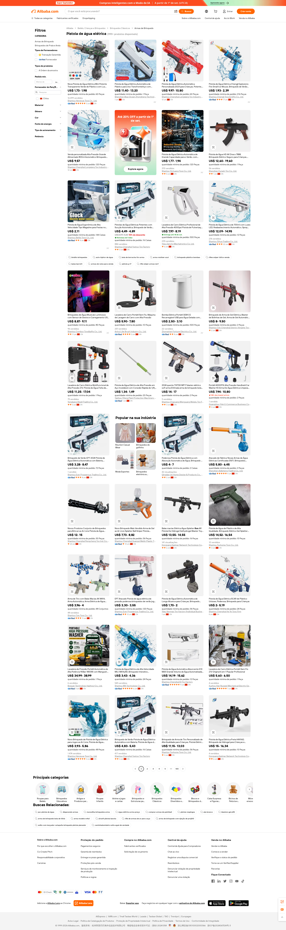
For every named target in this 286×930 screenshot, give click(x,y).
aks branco (208, 812)
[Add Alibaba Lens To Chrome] (83, 903)
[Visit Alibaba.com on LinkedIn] (219, 881)
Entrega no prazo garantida (93, 857)
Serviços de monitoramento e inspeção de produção (99, 870)
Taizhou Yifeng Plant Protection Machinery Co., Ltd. (135, 398)
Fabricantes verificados (135, 846)
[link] (282, 902)
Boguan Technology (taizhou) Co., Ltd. (85, 686)
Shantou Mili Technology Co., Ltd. (130, 686)
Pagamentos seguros (90, 846)
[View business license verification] (169, 925)
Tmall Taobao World (128, 916)
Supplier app (132, 903)
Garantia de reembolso (91, 852)
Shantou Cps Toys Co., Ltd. (80, 615)
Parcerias (215, 869)
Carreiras (41, 863)
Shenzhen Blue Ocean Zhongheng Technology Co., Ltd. (135, 97)
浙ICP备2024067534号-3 (219, 925)
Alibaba (69, 28)
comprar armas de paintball (160, 812)
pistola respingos (188, 812)
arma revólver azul (161, 257)
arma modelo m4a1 (82, 819)
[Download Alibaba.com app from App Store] (217, 903)
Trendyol (175, 916)
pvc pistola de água (46, 812)
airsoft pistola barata (107, 819)
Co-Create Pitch (44, 852)
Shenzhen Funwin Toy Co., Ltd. (223, 171)
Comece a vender (219, 852)
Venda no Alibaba (219, 846)
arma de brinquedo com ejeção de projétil (176, 819)
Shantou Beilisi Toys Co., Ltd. (81, 237)
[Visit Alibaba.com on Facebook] (213, 881)
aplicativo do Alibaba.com (192, 903)
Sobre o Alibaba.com (47, 840)
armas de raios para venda (102, 264)
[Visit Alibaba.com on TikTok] (243, 881)
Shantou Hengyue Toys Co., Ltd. (82, 100)
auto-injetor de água (104, 257)
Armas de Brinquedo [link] (144, 28)
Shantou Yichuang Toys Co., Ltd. (176, 171)
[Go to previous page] (135, 768)
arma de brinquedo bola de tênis (51, 819)
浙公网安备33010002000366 (192, 925)
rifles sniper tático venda (219, 257)
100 (177, 769)
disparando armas (70, 812)
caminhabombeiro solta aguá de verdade (112, 825)
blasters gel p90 (228, 812)
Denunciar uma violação (179, 877)
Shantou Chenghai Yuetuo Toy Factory (132, 247)
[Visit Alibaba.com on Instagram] (231, 881)
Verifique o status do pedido (224, 857)
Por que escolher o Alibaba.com (51, 846)
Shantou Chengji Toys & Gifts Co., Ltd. (226, 97)
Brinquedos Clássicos (120, 28)
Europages (186, 916)
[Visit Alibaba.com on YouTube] (237, 881)
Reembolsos (173, 863)
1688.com (112, 916)
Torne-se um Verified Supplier (225, 863)
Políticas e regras (89, 877)
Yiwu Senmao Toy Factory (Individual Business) (182, 611)
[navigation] (48, 399)
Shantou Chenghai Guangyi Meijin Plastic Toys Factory (135, 541)
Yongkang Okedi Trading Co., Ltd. (83, 402)
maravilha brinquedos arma (98, 812)
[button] (176, 11)
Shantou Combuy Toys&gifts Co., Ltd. (85, 331)
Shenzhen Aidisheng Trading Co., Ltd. (226, 471)
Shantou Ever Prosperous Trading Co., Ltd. (87, 474)
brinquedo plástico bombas (188, 257)
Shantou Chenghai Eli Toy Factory (177, 682)
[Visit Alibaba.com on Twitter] (225, 881)
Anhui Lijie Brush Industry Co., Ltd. (130, 331)
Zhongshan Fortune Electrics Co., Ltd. (179, 331)
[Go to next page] (183, 768)
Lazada (143, 916)
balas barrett (76, 264)
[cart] (216, 12)
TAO (166, 916)
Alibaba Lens (53, 903)
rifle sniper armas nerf (149, 264)
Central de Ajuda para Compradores (184, 846)
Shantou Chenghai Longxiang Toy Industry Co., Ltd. (182, 97)
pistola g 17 (126, 264)
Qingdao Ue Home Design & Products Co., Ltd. (182, 474)
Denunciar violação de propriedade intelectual (184, 870)
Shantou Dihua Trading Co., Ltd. (223, 241)
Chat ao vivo (173, 852)
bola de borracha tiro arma (133, 257)
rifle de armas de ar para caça (137, 819)
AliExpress (100, 916)
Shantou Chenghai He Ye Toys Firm (225, 611)
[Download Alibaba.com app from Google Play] (239, 903)
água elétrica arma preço (129, 812)
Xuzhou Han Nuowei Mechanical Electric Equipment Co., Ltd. (230, 686)
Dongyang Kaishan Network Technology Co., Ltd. (182, 545)
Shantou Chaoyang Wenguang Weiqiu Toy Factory (182, 402)
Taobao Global (155, 916)
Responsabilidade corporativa (51, 857)
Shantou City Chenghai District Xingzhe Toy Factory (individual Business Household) (230, 327)
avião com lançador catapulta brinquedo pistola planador (62, 825)
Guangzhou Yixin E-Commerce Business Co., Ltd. (230, 404)
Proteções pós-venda (91, 863)
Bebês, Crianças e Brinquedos (91, 28)
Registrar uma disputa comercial (183, 857)
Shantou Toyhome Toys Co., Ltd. (223, 545)
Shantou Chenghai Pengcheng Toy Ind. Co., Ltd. (88, 541)
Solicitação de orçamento (136, 852)
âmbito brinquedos (79, 257)
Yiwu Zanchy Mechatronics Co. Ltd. (178, 244)
